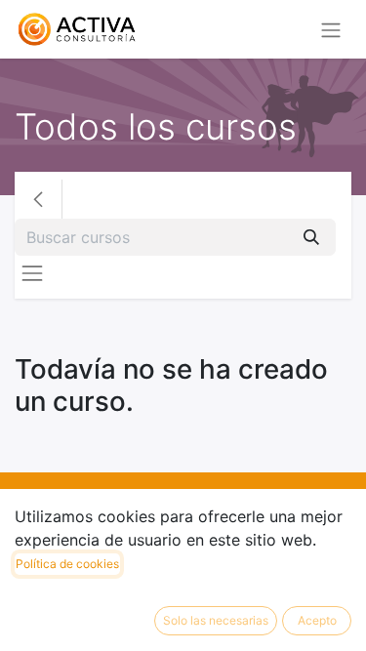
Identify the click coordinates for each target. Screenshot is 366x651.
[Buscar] (311, 237)
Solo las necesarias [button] (215, 620)
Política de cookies (67, 563)
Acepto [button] (317, 620)
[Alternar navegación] (330, 29)
